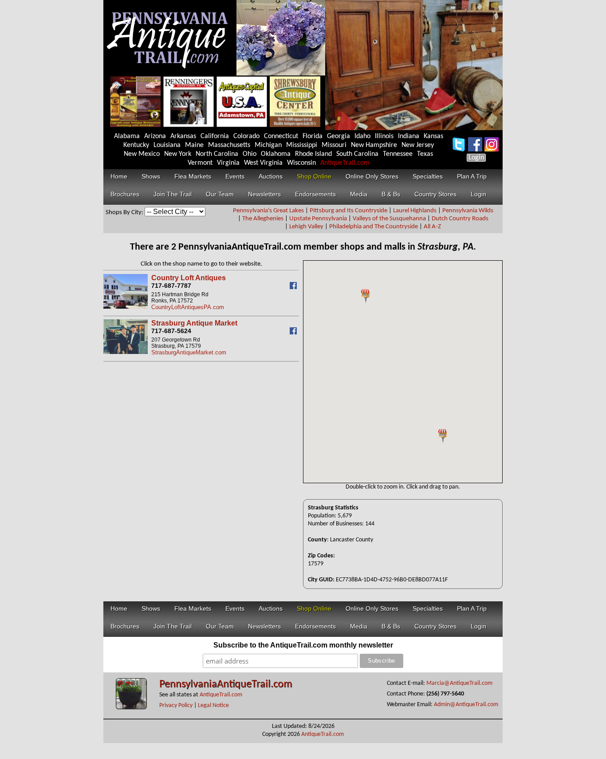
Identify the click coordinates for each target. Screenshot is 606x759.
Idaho (362, 136)
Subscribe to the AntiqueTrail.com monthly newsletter (303, 645)
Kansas (433, 136)
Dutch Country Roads (460, 218)
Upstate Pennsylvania (318, 218)
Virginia (228, 163)
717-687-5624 (171, 330)
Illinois (384, 136)
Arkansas (183, 136)
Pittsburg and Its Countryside (348, 210)
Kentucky (136, 145)
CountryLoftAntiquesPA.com (187, 307)
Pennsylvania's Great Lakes (268, 210)
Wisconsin (301, 163)
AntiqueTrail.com (345, 163)
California (215, 136)
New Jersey (417, 145)
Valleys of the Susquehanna (389, 218)
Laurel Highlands (415, 210)
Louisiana (167, 145)
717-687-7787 (171, 285)
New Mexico (142, 154)
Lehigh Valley (306, 226)
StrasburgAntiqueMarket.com (188, 352)
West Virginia (263, 163)
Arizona (155, 136)
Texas (425, 154)
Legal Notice (213, 705)
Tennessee (398, 154)
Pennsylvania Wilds (467, 210)
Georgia (338, 136)
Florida (313, 136)
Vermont (200, 163)
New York (177, 154)
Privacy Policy (176, 705)
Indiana (408, 136)
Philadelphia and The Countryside (373, 226)
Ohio (249, 154)
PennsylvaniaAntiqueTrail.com (225, 684)
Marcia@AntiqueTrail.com (459, 683)
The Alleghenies (262, 218)
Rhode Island (313, 154)
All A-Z (432, 226)
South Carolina (357, 154)
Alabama (127, 136)
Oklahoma (276, 154)
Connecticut (281, 136)
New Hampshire (374, 145)
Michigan (268, 145)
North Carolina (217, 154)
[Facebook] (294, 287)
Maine (194, 145)
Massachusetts (229, 145)
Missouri (334, 145)
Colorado (246, 136)
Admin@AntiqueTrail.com (466, 704)
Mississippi (301, 145)
